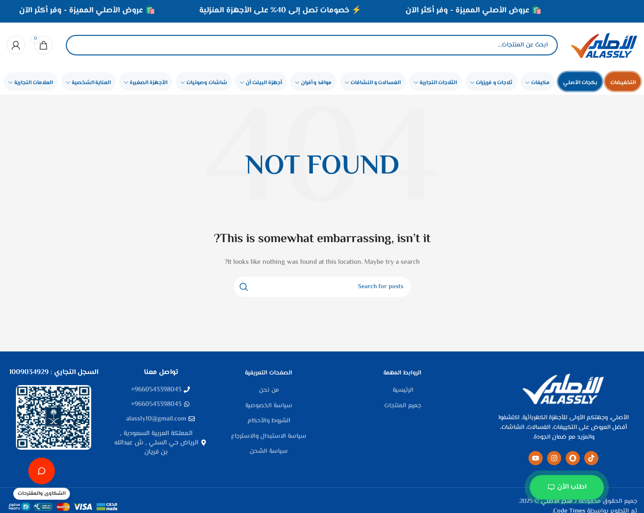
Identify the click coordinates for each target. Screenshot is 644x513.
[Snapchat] (573, 458)
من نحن (269, 390)
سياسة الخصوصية (268, 406)
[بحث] (80, 45)
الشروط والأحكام (268, 421)
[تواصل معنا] (41, 471)
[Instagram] (554, 458)
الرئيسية (403, 390)
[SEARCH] (244, 287)
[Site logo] (604, 45)
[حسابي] (16, 45)
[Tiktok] (591, 458)
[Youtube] (535, 458)
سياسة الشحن (269, 451)
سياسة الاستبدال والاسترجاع (268, 436)
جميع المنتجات (402, 406)
